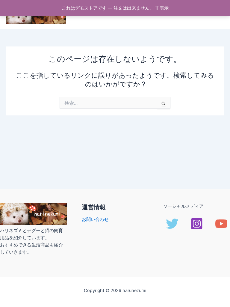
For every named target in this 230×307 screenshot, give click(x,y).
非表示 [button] (162, 8)
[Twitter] (172, 223)
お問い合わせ (95, 219)
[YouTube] (221, 223)
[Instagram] (196, 223)
